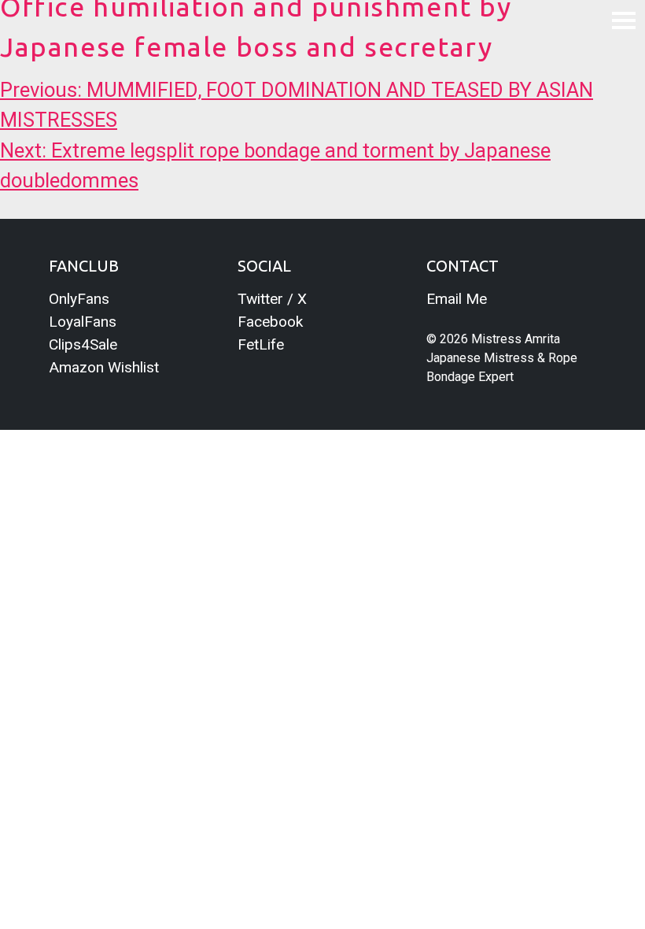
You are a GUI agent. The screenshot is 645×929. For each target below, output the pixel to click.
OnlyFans (79, 299)
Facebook (270, 322)
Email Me (456, 299)
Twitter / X (272, 299)
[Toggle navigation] (624, 19)
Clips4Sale (83, 344)
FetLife (261, 344)
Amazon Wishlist (104, 367)
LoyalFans (82, 322)
